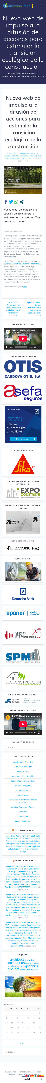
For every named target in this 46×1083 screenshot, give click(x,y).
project (13, 969)
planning (32, 966)
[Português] (39, 1075)
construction (16, 963)
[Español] (42, 1075)
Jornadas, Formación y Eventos (23, 807)
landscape (13, 966)
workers (35, 969)
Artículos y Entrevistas (23, 767)
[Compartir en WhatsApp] (16, 202)
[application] (23, 339)
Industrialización (23, 795)
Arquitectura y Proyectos (29, 153)
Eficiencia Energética (23, 785)
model (23, 966)
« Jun (22, 1043)
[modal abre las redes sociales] (22, 202)
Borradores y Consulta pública (23, 776)
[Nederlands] (23, 1075)
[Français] (29, 1075)
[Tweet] (11, 202)
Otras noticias (25, 158)
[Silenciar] (35, 347)
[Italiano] (36, 1075)
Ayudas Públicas (23, 771)
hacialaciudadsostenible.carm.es (16, 264)
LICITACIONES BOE (24, 860)
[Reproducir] (7, 347)
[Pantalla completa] (39, 347)
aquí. (25, 286)
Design (27, 963)
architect (17, 959)
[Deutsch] (33, 1075)
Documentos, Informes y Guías (23, 781)
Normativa (23, 812)
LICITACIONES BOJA (24, 830)
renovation (25, 969)
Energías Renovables (12, 156)
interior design (34, 963)
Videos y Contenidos (23, 821)
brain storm (30, 960)
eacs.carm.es (36, 264)
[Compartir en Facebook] (6, 202)
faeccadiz (12, 153)
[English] (26, 1075)
